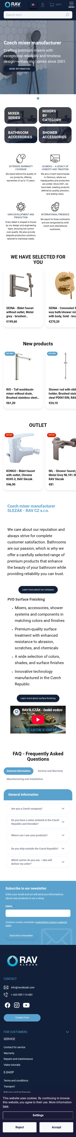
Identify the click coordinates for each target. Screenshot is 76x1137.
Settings (38, 1115)
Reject (19, 1127)
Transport (9, 1086)
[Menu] (71, 4)
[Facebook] (7, 1004)
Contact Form (22, 1017)
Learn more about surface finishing (38, 698)
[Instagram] (16, 1004)
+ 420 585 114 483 (21, 994)
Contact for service (14, 1047)
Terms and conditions (16, 1080)
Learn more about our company (38, 589)
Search (67, 15)
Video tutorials (12, 1064)
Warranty (9, 1053)
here (5, 1106)
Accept (56, 1127)
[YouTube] (26, 1004)
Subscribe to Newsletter (21, 935)
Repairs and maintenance (18, 1058)
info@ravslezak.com (22, 987)
